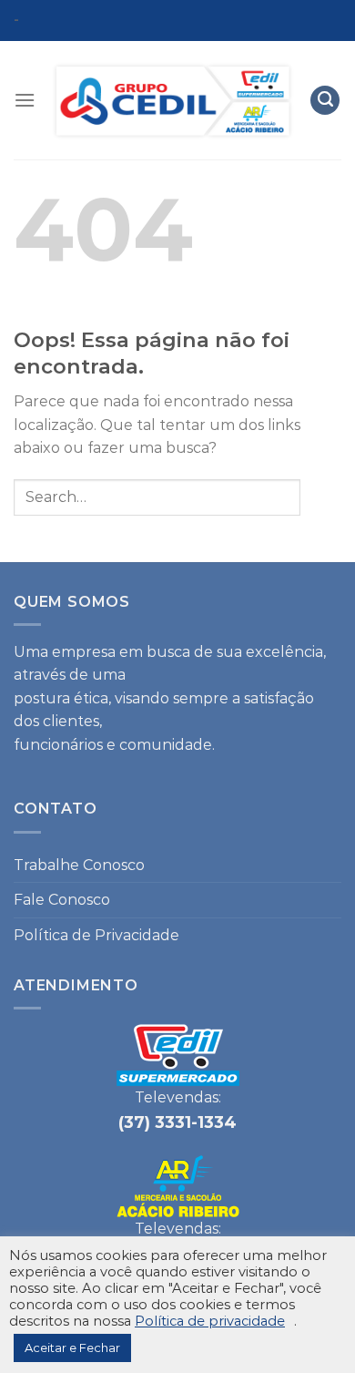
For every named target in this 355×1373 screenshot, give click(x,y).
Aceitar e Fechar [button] (72, 1347)
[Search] (325, 101)
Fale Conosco (62, 899)
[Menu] (25, 99)
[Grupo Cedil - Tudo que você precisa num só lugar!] (172, 100)
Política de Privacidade (96, 935)
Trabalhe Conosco (79, 865)
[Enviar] (321, 497)
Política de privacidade (210, 1321)
